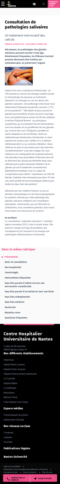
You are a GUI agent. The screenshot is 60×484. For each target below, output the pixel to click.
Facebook (8, 432)
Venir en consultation (16, 262)
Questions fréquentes (16, 317)
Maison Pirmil (10, 397)
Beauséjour (9, 392)
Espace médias (13, 408)
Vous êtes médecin (14, 302)
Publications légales (17, 448)
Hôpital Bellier (10, 383)
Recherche (10, 307)
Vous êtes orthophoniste (17, 296)
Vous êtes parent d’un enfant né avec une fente (29, 291)
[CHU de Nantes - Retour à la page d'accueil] (11, 4)
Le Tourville (9, 378)
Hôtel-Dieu (9, 359)
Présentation (11, 257)
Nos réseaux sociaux (17, 426)
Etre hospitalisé (13, 267)
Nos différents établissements (24, 353)
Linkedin (8, 437)
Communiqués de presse (16, 414)
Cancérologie (11, 272)
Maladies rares (12, 312)
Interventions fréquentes (18, 277)
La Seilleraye (10, 387)
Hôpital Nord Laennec (14, 364)
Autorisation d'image (14, 419)
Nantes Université (15, 456)
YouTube (8, 441)
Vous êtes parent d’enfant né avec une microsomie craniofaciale (25, 285)
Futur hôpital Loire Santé (16, 401)
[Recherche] (44, 4)
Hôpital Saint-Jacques (14, 369)
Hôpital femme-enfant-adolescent (20, 373)
